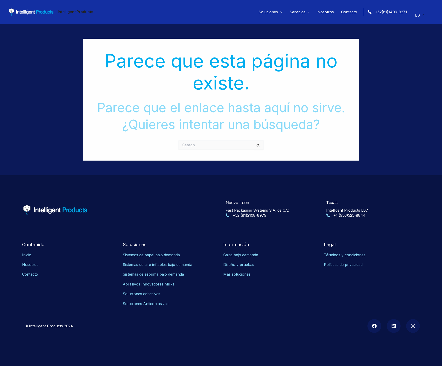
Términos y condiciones (344, 255)
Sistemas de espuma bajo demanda (153, 274)
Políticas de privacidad (343, 264)
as (167, 303)
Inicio (26, 255)
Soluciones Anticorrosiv (144, 303)
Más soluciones (236, 274)
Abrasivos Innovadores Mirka (148, 284)
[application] (280, 12)
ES (417, 15)
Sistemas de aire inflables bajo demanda (157, 264)
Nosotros (30, 264)
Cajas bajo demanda (240, 255)
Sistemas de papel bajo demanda (151, 255)
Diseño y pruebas (238, 264)
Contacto (30, 274)
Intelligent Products (75, 11)
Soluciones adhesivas (141, 293)
